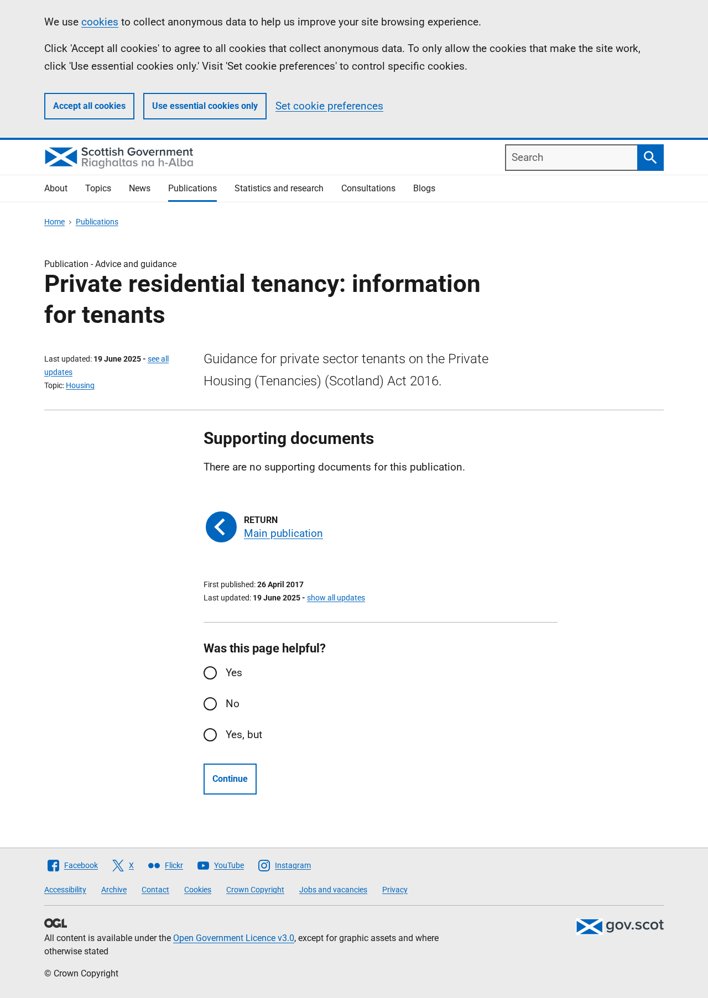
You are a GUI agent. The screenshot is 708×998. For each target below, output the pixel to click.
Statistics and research (279, 188)
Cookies (197, 889)
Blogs (424, 188)
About (55, 188)
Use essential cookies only (205, 106)
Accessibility (65, 889)
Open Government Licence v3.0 (233, 938)
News (139, 188)
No (233, 703)
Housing (80, 385)
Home (54, 221)
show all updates (336, 597)
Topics (98, 188)
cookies (99, 21)
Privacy (395, 889)
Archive (114, 889)
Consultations (368, 188)
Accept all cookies (89, 106)
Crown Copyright (255, 889)
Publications (192, 188)
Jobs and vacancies (333, 889)
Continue (230, 779)
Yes (234, 672)
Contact (155, 889)
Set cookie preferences (329, 106)
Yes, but (244, 734)
